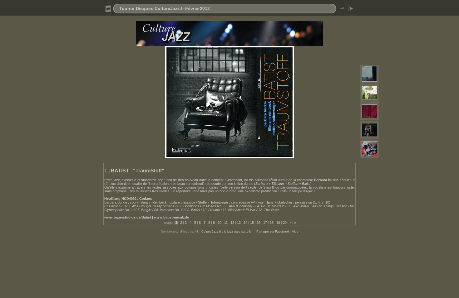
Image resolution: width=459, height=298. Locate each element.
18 (271, 222)
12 (232, 222)
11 (226, 222)
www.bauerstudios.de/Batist (127, 217)
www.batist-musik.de (171, 217)
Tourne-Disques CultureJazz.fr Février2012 (164, 8)
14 (245, 222)
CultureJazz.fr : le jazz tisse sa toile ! (227, 231)
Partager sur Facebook (272, 231)
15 (252, 222)
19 (278, 222)
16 (258, 222)
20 (285, 222)
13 (239, 222)
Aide (295, 231)
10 (219, 222)
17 (265, 222)
